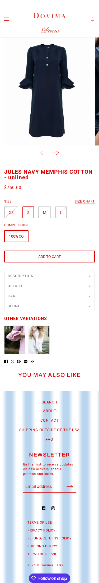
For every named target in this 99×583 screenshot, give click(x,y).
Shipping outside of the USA (49, 430)
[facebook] (45, 508)
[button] (49, 276)
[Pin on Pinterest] (19, 361)
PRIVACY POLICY (41, 530)
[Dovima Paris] (50, 22)
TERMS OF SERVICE (43, 554)
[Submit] (70, 486)
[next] (55, 153)
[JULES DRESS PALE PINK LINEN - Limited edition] (14, 340)
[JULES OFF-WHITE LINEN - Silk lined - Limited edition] (39, 340)
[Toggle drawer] (6, 19)
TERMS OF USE (39, 522)
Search (49, 402)
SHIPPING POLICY (42, 546)
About (49, 411)
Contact (49, 420)
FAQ (49, 439)
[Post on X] (12, 361)
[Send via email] (26, 361)
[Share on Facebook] (6, 361)
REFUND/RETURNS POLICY (49, 538)
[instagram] (54, 508)
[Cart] (92, 19)
